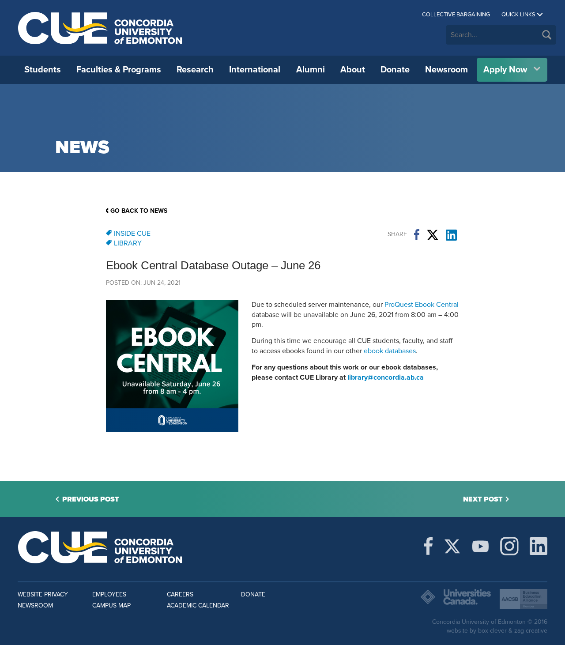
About (352, 69)
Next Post (483, 499)
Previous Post (90, 499)
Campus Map (111, 605)
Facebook (416, 234)
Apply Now (505, 69)
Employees (109, 594)
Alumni (310, 69)
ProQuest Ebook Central (421, 304)
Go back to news (138, 211)
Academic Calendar (198, 605)
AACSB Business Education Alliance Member (523, 599)
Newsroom (446, 69)
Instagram (509, 546)
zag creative (530, 630)
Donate (395, 69)
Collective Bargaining (456, 14)
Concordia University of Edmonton (100, 28)
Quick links (518, 14)
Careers (180, 594)
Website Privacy (43, 594)
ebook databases (390, 351)
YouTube (480, 546)
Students (42, 69)
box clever (492, 630)
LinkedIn (451, 234)
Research (195, 69)
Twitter (432, 235)
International (254, 69)
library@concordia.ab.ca (385, 377)
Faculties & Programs (118, 69)
